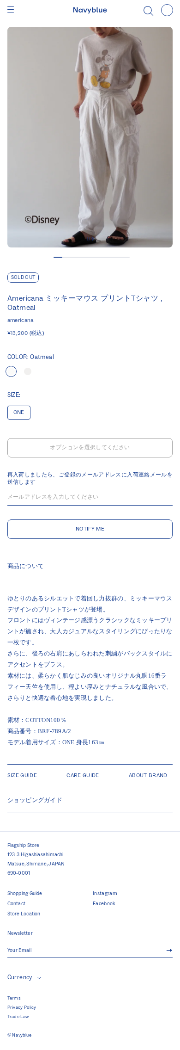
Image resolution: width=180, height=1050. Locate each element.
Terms (14, 998)
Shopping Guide (24, 893)
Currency (19, 977)
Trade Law (18, 1016)
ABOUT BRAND (148, 775)
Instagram (105, 893)
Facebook (104, 904)
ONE (18, 412)
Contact (16, 904)
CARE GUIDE (82, 775)
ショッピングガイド (34, 800)
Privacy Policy (21, 1007)
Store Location (24, 914)
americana (20, 320)
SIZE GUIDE (22, 775)
